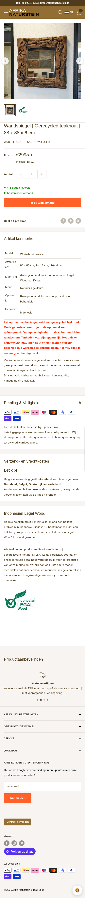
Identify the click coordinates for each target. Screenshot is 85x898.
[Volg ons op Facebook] (6, 843)
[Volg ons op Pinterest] (22, 843)
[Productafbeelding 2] (23, 110)
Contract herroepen (18, 822)
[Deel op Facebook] (63, 221)
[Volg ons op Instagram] (14, 843)
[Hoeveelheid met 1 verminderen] (20, 174)
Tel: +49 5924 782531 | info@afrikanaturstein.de (42, 3)
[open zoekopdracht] (60, 12)
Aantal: (9, 174)
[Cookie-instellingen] (77, 890)
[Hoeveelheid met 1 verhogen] (42, 174)
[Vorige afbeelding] (5, 61)
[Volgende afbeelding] (79, 61)
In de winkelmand (42, 202)
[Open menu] (6, 12)
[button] (42, 61)
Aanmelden (18, 798)
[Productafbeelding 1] (10, 110)
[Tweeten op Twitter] (78, 221)
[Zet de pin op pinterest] (71, 221)
